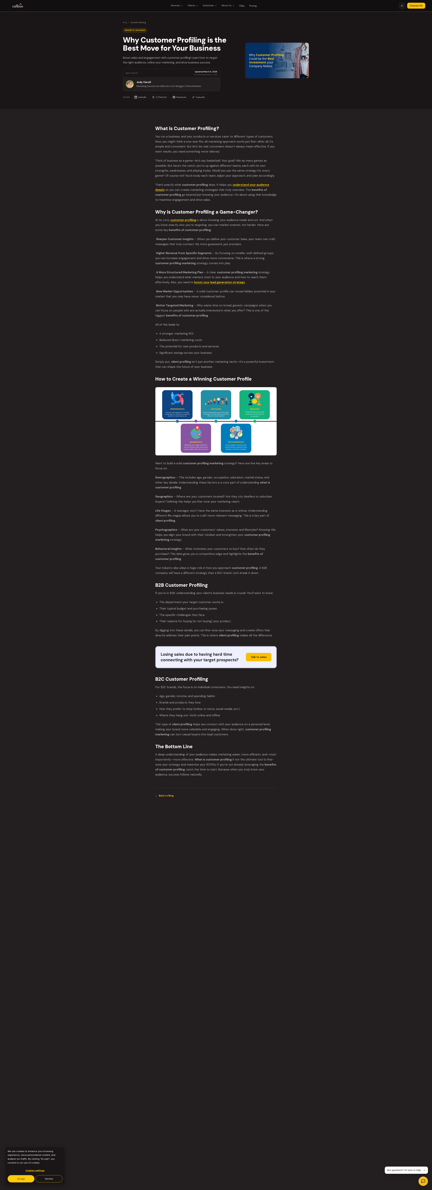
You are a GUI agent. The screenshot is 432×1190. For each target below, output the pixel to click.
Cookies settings (35, 1170)
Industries (208, 5)
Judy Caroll (144, 82)
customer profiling (183, 220)
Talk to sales (259, 657)
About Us (227, 5)
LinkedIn (142, 97)
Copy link (200, 97)
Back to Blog (164, 795)
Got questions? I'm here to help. (404, 1170)
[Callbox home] (18, 6)
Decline (49, 1178)
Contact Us (416, 5)
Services (175, 5)
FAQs (242, 5)
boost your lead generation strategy (219, 282)
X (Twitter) (161, 97)
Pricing (253, 5)
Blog (125, 22)
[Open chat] (423, 1181)
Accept (21, 1178)
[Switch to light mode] (402, 6)
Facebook (181, 97)
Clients (191, 5)
